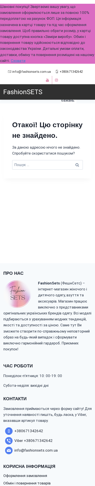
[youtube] (47, 80)
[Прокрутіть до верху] (83, 469)
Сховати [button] (18, 60)
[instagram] (56, 80)
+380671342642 (71, 72)
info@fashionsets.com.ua (31, 72)
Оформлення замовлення (25, 475)
